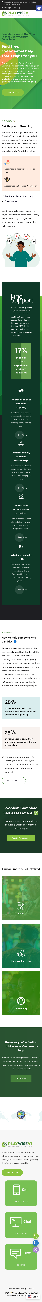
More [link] (21, 435)
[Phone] (36, 1236)
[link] (39, 8)
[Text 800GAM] (36, 1243)
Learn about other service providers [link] (21, 509)
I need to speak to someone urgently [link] (21, 403)
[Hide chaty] (36, 1250)
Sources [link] (31, 1289)
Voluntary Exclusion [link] (16, 1289)
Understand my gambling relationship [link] (21, 456)
